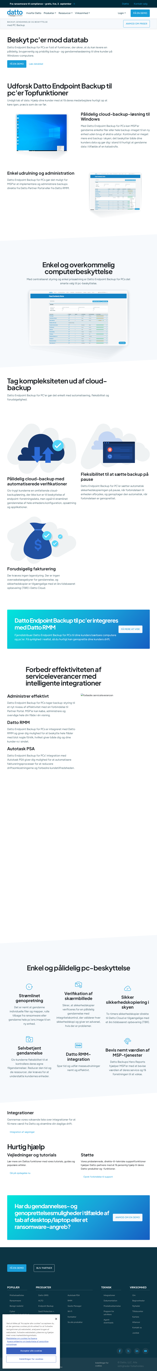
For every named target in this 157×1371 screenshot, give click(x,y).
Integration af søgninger (22, 1132)
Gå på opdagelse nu (20, 1173)
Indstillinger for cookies (101, 1364)
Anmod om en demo (127, 1217)
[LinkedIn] (137, 1351)
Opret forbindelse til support (98, 1176)
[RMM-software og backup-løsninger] (15, 13)
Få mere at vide (130, 629)
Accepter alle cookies (31, 1351)
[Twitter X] (128, 1351)
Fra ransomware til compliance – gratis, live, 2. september (40, 3)
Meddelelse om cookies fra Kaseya (21, 1338)
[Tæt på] (56, 1319)
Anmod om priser (136, 23)
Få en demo (140, 13)
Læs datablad (36, 64)
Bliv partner (44, 1268)
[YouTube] (145, 1351)
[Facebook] (119, 1351)
